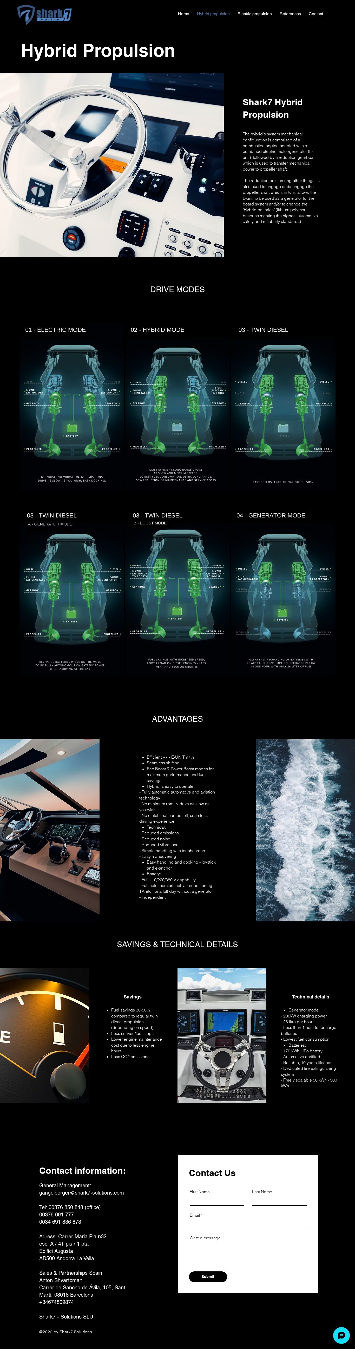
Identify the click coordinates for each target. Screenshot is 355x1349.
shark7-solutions (94, 1193)
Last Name (262, 1192)
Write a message (205, 1238)
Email (195, 1215)
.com (118, 1193)
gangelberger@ (57, 1193)
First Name (200, 1192)
